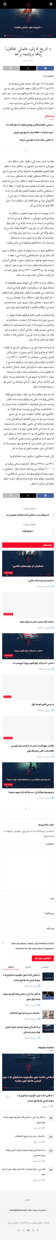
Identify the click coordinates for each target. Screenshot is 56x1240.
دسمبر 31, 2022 (44, 757)
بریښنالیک (48, 913)
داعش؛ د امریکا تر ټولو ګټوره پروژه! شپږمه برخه (33, 663)
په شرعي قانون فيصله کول (42, 704)
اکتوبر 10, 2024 (44, 586)
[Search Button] (5, 4)
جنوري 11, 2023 (44, 710)
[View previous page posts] (30, 151)
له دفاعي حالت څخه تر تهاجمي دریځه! (36, 140)
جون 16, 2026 (44, 669)
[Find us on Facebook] (37, 1230)
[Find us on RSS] (19, 1230)
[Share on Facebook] (45, 68)
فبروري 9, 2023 (44, 627)
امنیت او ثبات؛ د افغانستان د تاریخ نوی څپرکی (33, 132)
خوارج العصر (8, 573)
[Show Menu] (51, 4)
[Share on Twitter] (28, 68)
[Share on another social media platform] (11, 68)
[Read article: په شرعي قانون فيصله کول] (28, 687)
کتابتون (27, 1199)
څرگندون (49, 844)
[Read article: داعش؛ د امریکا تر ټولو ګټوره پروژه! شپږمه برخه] (28, 646)
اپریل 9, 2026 (45, 798)
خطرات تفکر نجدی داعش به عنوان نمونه (37, 622)
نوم (51, 898)
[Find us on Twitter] (33, 1230)
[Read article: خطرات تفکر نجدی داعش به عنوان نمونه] (28, 605)
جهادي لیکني (8, 738)
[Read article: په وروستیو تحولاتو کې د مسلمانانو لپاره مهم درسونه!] (28, 775)
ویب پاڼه (50, 928)
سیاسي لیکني (8, 784)
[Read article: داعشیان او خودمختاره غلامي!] (28, 564)
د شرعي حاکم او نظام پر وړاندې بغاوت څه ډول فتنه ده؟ (29, 125)
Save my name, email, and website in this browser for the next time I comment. (32, 946)
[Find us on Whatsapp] (24, 1230)
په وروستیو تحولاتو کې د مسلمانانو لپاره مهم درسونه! (31, 792)
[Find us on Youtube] (28, 1230)
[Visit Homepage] (28, 4)
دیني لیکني (7, 697)
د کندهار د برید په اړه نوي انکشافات (25, 1013)
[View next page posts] (25, 151)
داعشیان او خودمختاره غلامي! (41, 580)
